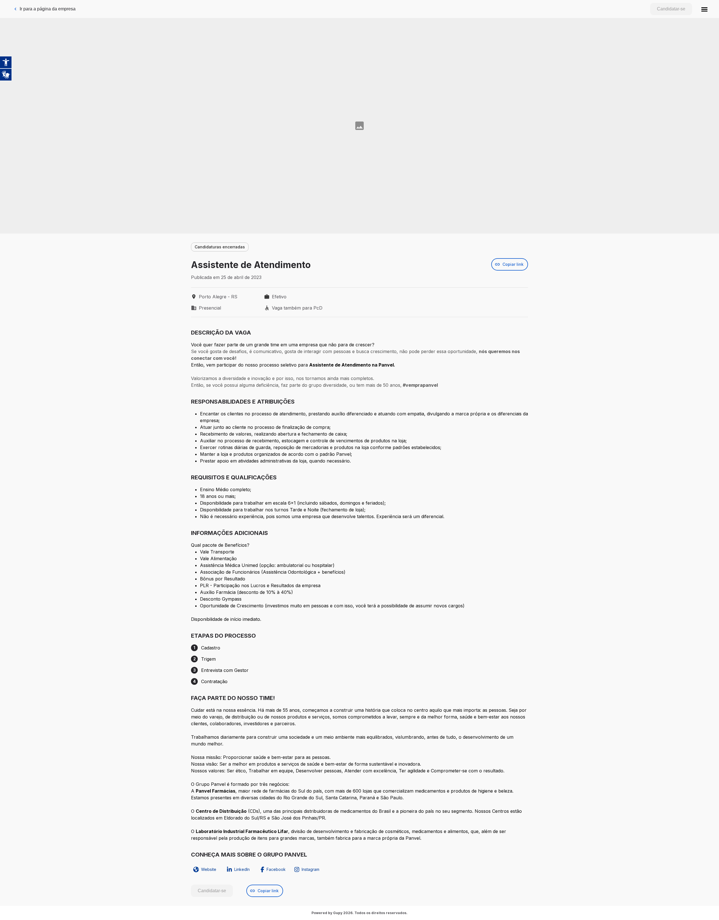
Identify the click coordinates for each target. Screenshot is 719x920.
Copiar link (513, 264)
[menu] (704, 9)
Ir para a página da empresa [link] (48, 8)
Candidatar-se (671, 8)
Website (208, 869)
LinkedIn (242, 869)
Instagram (310, 869)
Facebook (276, 869)
